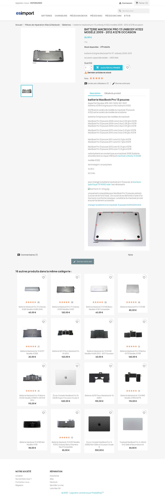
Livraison (19, 476)
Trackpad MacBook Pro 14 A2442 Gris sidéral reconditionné (133, 443)
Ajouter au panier (108, 67)
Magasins (19, 485)
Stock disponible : (91, 47)
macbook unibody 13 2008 (129, 156)
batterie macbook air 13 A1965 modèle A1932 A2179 (133, 396)
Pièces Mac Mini (113, 15)
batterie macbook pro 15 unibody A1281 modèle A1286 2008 (32, 308)
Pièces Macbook (78, 15)
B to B (127, 15)
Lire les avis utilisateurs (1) (98, 83)
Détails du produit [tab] (112, 93)
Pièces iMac (96, 15)
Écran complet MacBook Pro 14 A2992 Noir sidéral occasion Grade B (99, 444)
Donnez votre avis (122, 83)
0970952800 (36, 3)
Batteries (46, 15)
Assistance (54, 476)
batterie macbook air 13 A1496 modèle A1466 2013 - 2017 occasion (99, 352)
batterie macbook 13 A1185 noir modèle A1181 (32, 443)
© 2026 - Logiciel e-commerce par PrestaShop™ (82, 493)
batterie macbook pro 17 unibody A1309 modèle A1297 (65, 308)
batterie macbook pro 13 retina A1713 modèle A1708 (133, 352)
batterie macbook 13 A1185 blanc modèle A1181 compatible (99, 308)
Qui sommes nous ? (23, 479)
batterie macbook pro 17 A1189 (132, 307)
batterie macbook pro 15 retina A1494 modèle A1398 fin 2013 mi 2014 (32, 397)
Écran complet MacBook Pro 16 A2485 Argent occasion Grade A (66, 396)
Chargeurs (61, 15)
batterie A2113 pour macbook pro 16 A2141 (65, 352)
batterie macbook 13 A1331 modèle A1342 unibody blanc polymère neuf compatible (66, 444)
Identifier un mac (57, 485)
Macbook (53, 482)
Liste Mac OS (55, 488)
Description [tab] (95, 93)
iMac (52, 479)
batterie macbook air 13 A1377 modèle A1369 (32, 352)
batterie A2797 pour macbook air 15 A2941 (99, 396)
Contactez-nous (22, 482)
